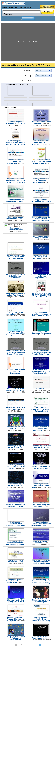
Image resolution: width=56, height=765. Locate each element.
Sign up (22, 7)
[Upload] (28, 18)
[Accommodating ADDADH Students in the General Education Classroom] (16, 502)
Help (4, 7)
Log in (29, 7)
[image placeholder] (16, 90)
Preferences (12, 7)
